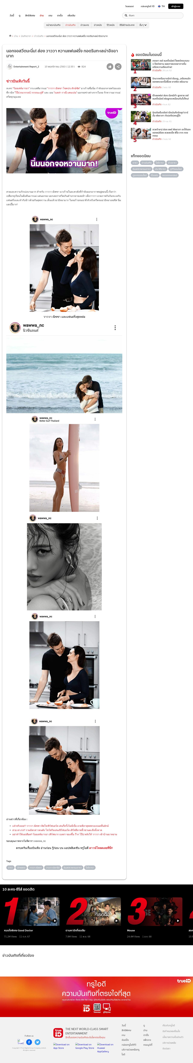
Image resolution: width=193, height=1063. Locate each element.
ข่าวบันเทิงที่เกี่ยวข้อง (18, 955)
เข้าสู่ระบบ (175, 6)
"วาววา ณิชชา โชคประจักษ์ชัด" (63, 88)
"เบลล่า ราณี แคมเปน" (65, 92)
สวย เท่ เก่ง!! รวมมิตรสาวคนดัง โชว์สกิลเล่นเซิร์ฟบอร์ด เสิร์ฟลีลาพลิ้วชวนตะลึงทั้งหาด (57, 830)
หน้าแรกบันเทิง (53, 25)
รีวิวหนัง (111, 25)
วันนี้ (12, 15)
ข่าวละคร (85, 25)
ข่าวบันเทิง (70, 25)
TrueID (19, 6)
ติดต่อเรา (166, 1048)
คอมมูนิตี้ (147, 1045)
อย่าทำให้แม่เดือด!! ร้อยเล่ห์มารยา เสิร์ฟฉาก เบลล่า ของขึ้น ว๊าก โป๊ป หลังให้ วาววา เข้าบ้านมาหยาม (64, 834)
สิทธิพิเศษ (30, 15)
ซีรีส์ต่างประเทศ (127, 25)
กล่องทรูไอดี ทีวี (147, 6)
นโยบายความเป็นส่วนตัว (173, 1037)
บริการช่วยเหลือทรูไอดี (130, 1052)
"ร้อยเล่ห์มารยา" (21, 88)
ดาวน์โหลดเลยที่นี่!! (101, 848)
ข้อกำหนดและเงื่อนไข (171, 1031)
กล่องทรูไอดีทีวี (129, 1045)
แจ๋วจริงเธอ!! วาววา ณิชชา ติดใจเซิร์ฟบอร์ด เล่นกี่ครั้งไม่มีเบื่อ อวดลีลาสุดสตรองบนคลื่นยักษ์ (60, 825)
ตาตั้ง (60, 15)
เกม (50, 15)
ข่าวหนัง (98, 25)
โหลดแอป (129, 6)
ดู (19, 15)
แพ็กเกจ (147, 1040)
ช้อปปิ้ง (125, 1040)
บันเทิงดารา (26, 36)
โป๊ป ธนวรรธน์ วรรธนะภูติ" (29, 92)
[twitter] (38, 1042)
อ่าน (42, 15)
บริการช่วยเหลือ (169, 1043)
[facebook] (29, 1042)
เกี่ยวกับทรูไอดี (169, 1025)
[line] (21, 1042)
